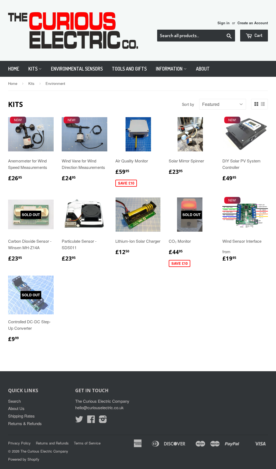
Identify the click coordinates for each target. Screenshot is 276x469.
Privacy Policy (19, 443)
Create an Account (252, 22)
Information (170, 69)
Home (13, 69)
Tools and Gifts (129, 69)
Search (14, 401)
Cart (258, 35)
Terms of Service (87, 443)
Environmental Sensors (77, 69)
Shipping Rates (21, 416)
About (203, 69)
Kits (33, 69)
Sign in (224, 22)
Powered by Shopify (23, 459)
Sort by (188, 104)
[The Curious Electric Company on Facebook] (91, 420)
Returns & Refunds (25, 423)
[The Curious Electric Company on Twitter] (79, 420)
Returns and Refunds (52, 443)
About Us (16, 408)
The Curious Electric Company (44, 451)
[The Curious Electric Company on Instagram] (103, 420)
